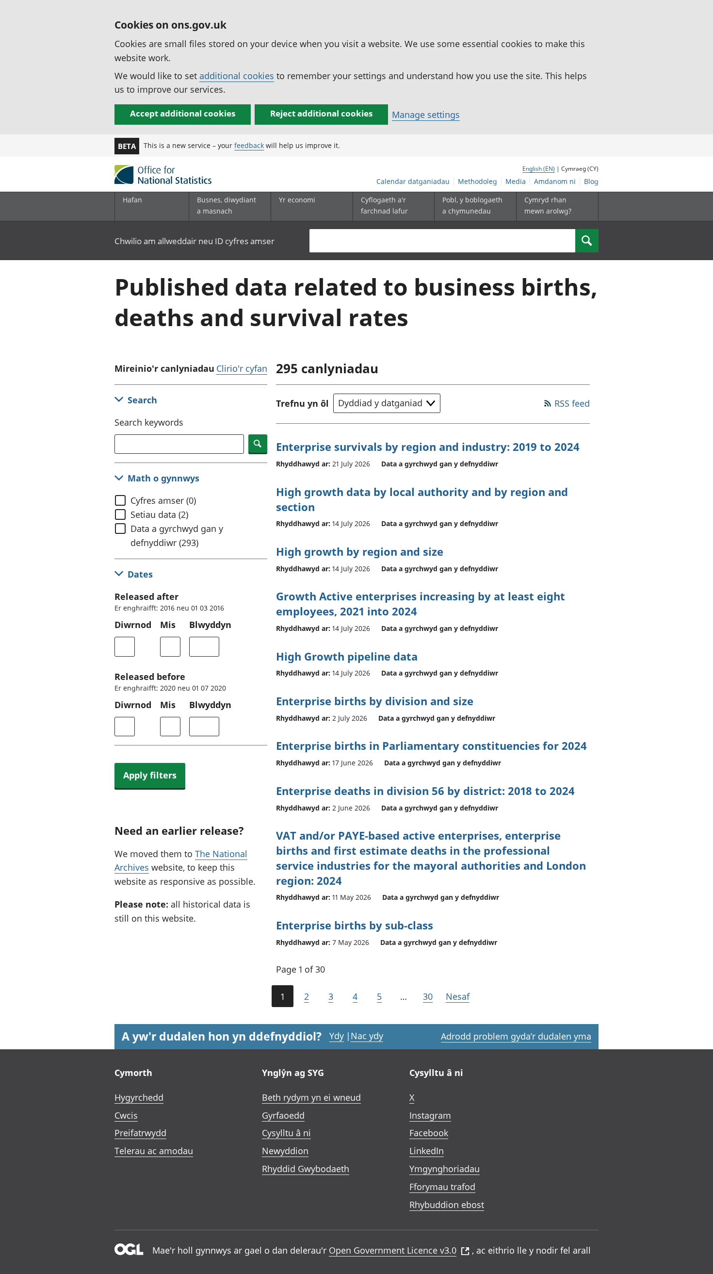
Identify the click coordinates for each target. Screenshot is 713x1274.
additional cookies (236, 76)
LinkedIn (426, 1151)
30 (428, 996)
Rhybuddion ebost (446, 1204)
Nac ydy (367, 1036)
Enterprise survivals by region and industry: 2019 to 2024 (428, 446)
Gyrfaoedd (283, 1115)
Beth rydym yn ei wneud (311, 1097)
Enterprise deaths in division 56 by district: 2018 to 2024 (425, 790)
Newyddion (285, 1151)
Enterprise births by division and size (374, 701)
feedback (249, 145)
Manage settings (426, 114)
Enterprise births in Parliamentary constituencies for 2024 (431, 745)
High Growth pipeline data (347, 656)
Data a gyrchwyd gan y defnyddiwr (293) (176, 535)
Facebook (428, 1133)
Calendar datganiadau (413, 181)
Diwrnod (132, 624)
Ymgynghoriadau (444, 1169)
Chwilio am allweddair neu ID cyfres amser (194, 241)
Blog (591, 181)
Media (515, 181)
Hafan (132, 199)
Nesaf (458, 996)
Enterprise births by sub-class (354, 925)
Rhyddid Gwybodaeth (305, 1169)
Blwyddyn (210, 624)
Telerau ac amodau (153, 1151)
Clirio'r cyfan (241, 368)
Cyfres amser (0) (163, 500)
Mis (168, 624)
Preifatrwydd (140, 1133)
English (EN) (538, 169)
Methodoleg (477, 181)
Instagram (430, 1115)
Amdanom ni (555, 181)
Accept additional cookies (182, 113)
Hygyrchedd (138, 1097)
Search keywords (148, 422)
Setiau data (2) (159, 514)
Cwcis (126, 1115)
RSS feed (572, 403)
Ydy (336, 1036)
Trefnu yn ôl (302, 403)
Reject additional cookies (321, 113)
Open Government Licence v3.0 (392, 1250)
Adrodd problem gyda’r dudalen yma (516, 1036)
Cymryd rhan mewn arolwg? (547, 205)
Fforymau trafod (442, 1186)
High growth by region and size (359, 551)
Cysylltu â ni (286, 1133)
